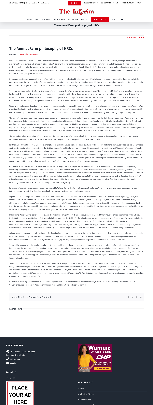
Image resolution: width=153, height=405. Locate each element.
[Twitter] (10, 378)
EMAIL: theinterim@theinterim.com (38, 3)
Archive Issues (85, 400)
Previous (132, 37)
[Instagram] (14, 378)
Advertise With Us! (87, 394)
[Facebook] (7, 378)
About (82, 388)
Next (140, 37)
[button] (122, 19)
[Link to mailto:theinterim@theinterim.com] (7, 363)
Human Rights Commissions (28, 54)
